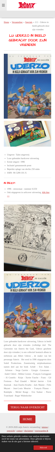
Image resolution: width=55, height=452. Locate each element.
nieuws (45, 427)
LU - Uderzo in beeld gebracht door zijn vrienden (40, 26)
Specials (28, 22)
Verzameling (17, 22)
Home (6, 22)
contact (19, 431)
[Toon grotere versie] (27, 86)
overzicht (11, 431)
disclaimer (28, 431)
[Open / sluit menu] (3, 5)
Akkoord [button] (43, 448)
